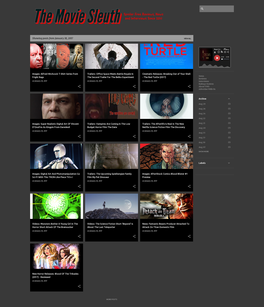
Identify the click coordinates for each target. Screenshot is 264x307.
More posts (111, 299)
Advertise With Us (207, 89)
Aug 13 (202, 137)
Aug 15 (202, 133)
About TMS (204, 86)
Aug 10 (202, 142)
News (201, 76)
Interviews (204, 81)
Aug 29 (202, 104)
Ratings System (206, 84)
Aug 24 (202, 113)
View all (187, 38)
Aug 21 (202, 123)
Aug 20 (202, 128)
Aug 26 (202, 109)
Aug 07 (202, 147)
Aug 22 (202, 118)
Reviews (203, 78)
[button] (79, 86)
